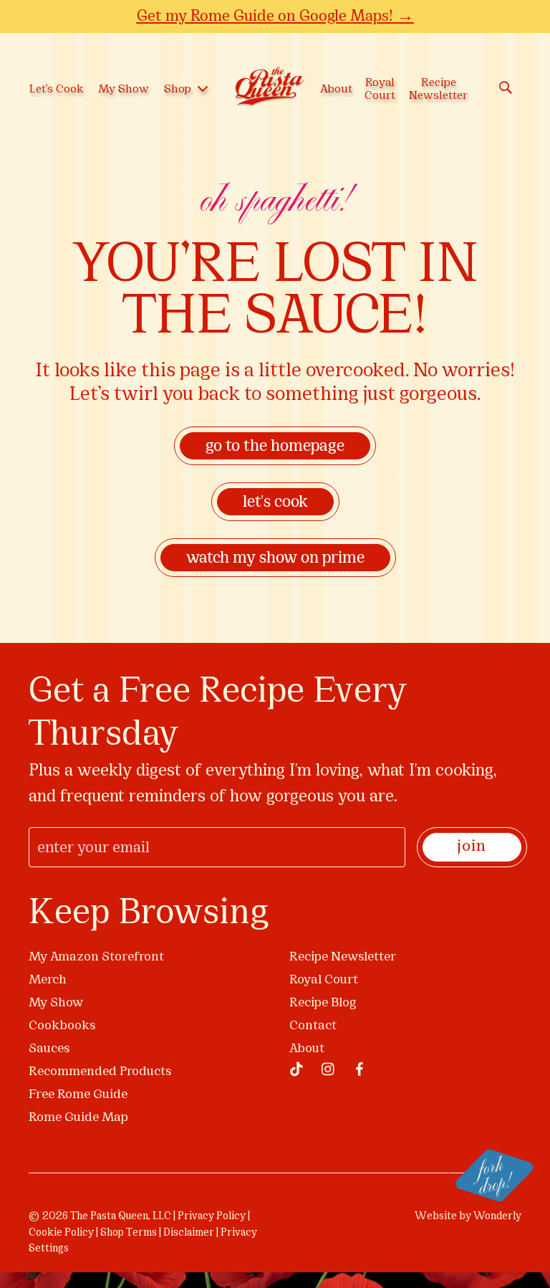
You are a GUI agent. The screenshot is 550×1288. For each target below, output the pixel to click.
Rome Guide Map (78, 1118)
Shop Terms (128, 1233)
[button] (296, 1069)
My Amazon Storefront (96, 957)
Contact (313, 1026)
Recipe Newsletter (342, 957)
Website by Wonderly (468, 1216)
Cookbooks (62, 1026)
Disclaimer (188, 1233)
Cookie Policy (61, 1233)
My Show (56, 1003)
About (306, 1049)
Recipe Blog (323, 1003)
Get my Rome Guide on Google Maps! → (275, 15)
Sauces (49, 1049)
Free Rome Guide (78, 1095)
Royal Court (323, 980)
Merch (48, 980)
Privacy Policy (212, 1216)
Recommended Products (100, 1072)
